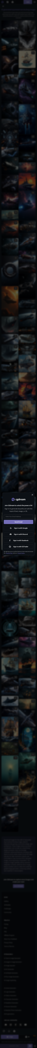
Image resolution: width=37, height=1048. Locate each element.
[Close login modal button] (32, 495)
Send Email (18, 522)
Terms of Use (9, 553)
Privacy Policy (21, 553)
